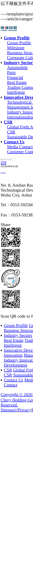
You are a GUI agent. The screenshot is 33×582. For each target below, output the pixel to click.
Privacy (24, 409)
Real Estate (17, 82)
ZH (3, 162)
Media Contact (20, 146)
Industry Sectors (18, 335)
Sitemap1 (9, 409)
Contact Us (13, 380)
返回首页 (3, 173)
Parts (11, 72)
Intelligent (16, 92)
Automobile (17, 67)
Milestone (15, 47)
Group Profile (19, 42)
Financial (15, 77)
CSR (11, 131)
